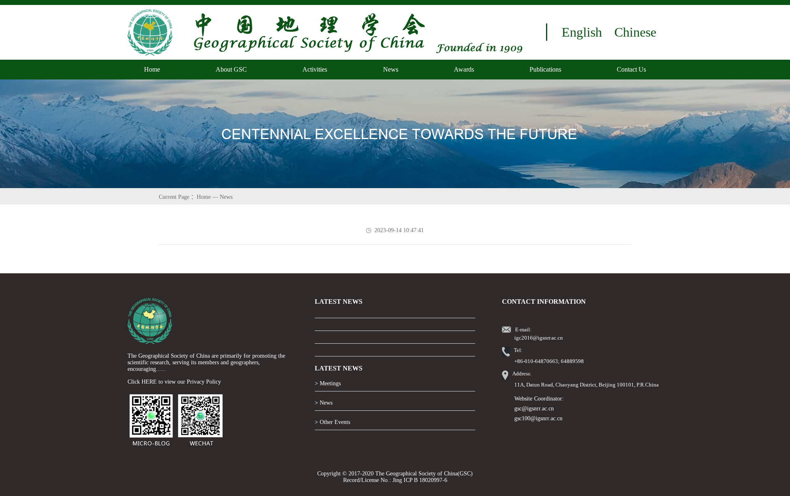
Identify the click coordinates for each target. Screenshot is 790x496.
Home (152, 69)
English (582, 32)
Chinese (635, 32)
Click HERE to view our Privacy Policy (174, 382)
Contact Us (631, 69)
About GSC (231, 69)
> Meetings (328, 383)
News (390, 69)
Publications (545, 69)
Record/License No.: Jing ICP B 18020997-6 (395, 480)
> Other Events (332, 422)
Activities (314, 69)
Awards (464, 69)
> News (323, 403)
